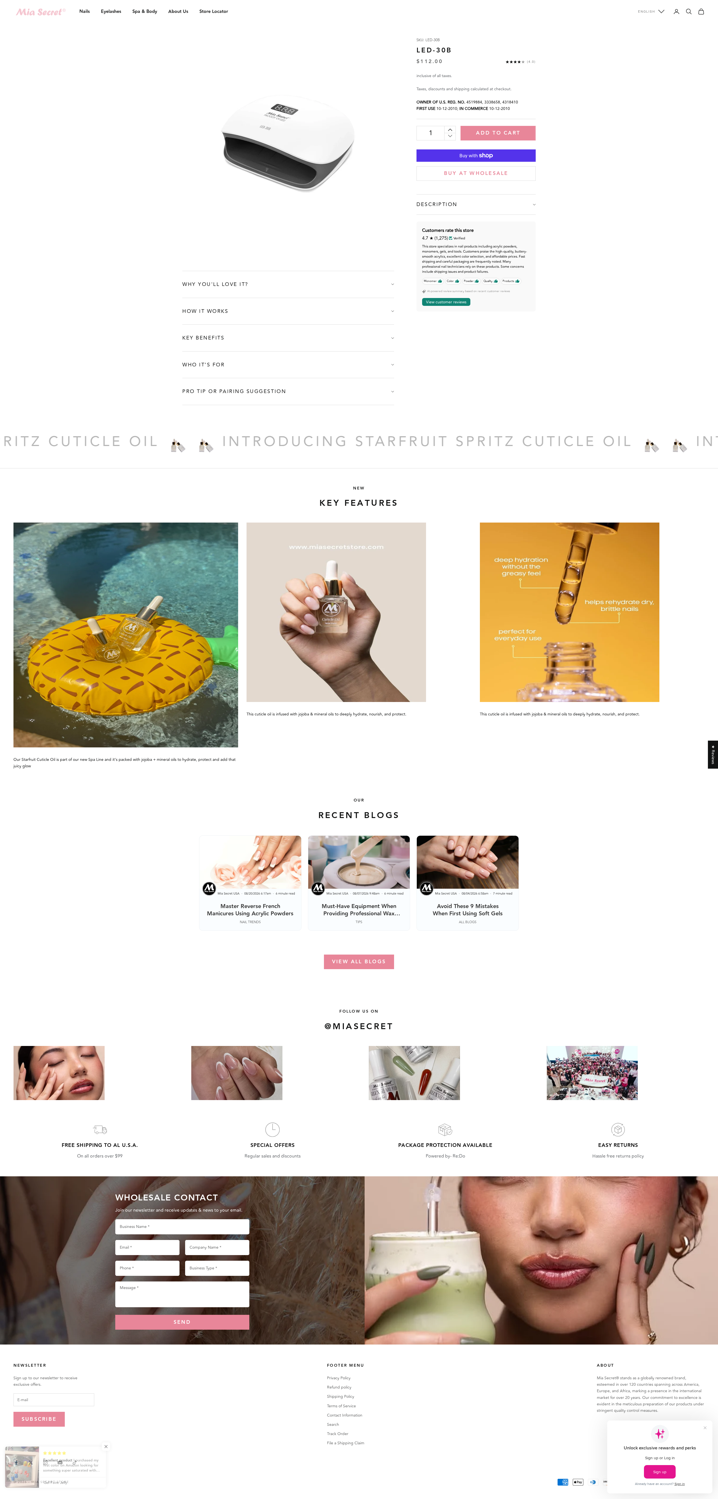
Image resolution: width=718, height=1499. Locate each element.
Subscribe (39, 1419)
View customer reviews (446, 302)
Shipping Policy (340, 1396)
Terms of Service (341, 1406)
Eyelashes (111, 11)
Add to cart (498, 133)
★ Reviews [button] (713, 754)
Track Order (337, 1434)
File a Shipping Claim (345, 1443)
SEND (182, 1322)
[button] (112, 1446)
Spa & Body (144, 11)
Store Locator (213, 11)
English (646, 11)
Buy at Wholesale (476, 173)
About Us (178, 11)
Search (333, 1425)
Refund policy (339, 1387)
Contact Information (344, 1415)
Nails (84, 11)
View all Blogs (359, 962)
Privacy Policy (339, 1378)
